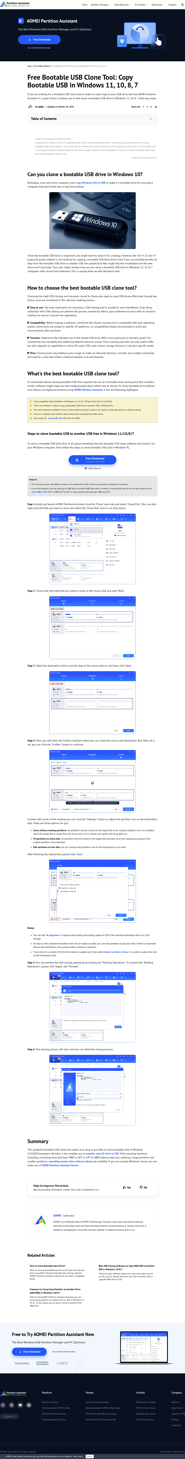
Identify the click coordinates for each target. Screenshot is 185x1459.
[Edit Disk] (92, 782)
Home (29, 66)
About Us (176, 1402)
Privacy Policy (166, 1451)
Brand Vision (177, 1408)
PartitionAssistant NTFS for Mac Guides (103, 1408)
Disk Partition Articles (146, 1402)
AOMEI (41, 106)
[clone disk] (92, 549)
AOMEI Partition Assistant (88, 389)
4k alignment (53, 935)
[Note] (92, 1008)
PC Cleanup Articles (144, 1419)
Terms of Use (179, 1451)
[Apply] (92, 1091)
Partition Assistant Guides (97, 1402)
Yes (129, 1187)
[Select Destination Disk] (92, 703)
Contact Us (176, 1425)
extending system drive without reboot (70, 1161)
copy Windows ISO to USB (90, 182)
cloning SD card (55, 418)
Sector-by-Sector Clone (115, 951)
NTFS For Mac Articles (145, 1408)
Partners (175, 1419)
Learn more (78, 1456)
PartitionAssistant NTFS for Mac (56, 1408)
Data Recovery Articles (146, 1413)
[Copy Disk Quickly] (92, 628)
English (8, 1416)
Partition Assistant (50, 1402)
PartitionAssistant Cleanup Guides (101, 1419)
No (145, 1187)
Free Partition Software (42, 66)
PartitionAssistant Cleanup (54, 1419)
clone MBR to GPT (39, 492)
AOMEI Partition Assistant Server (60, 1165)
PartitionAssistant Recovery (54, 1413)
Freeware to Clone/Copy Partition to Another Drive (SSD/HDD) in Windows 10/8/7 (55, 1291)
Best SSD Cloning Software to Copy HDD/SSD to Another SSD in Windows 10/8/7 (127, 1267)
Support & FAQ (178, 1413)
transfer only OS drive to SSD (102, 1153)
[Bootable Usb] (92, 221)
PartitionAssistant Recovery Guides (101, 1413)
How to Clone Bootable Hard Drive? (47, 1265)
